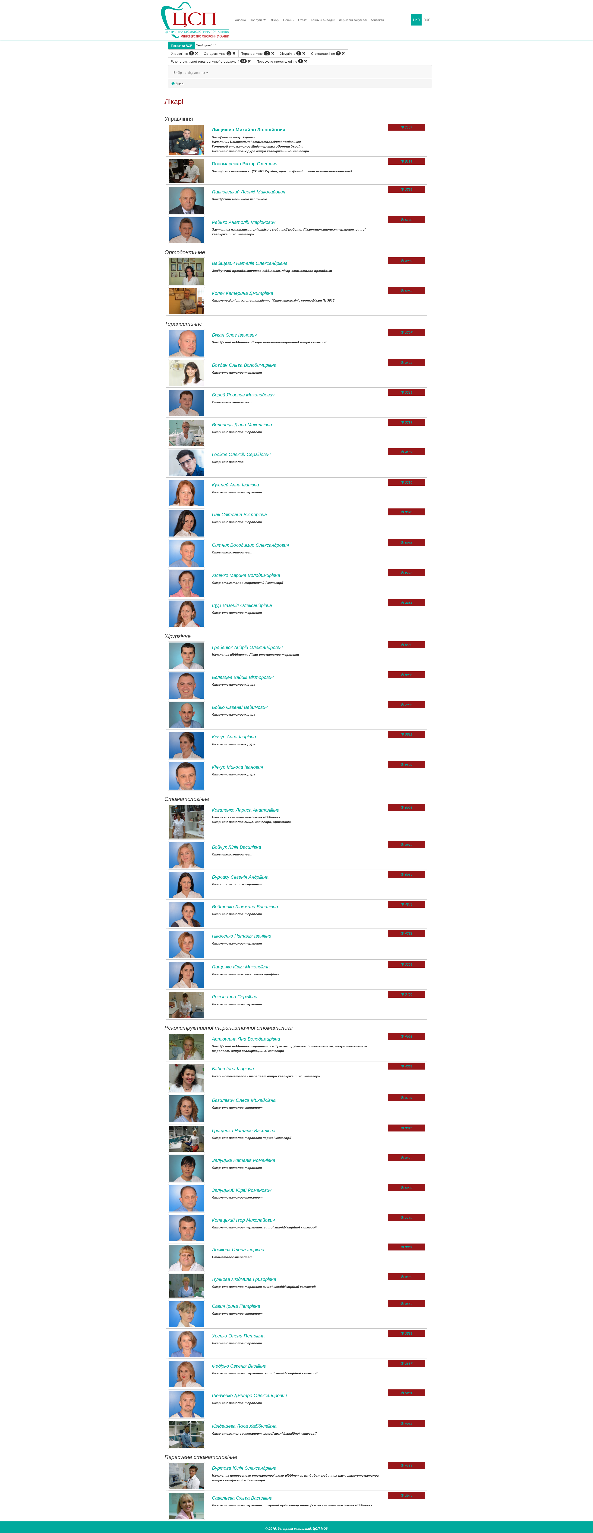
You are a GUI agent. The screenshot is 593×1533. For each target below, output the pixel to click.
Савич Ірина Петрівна (236, 1305)
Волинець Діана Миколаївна (242, 424)
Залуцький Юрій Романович (241, 1189)
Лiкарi (275, 19)
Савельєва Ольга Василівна (242, 1497)
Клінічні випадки (323, 19)
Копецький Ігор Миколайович (243, 1219)
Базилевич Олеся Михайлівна (244, 1099)
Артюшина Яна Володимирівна (246, 1038)
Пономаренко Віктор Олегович (245, 163)
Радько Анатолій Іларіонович (243, 222)
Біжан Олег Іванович (234, 334)
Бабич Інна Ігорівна (233, 1068)
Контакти (377, 19)
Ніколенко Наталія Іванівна (241, 935)
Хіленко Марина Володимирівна (246, 575)
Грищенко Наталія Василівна (243, 1130)
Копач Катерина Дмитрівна (242, 292)
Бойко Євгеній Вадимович (240, 707)
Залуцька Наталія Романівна (243, 1160)
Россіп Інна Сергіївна (234, 996)
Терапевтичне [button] (254, 53)
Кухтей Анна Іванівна (235, 484)
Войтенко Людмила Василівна (245, 906)
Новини (288, 19)
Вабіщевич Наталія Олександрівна (249, 263)
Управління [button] (181, 53)
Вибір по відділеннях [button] (189, 72)
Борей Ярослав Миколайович (243, 394)
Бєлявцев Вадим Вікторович (243, 677)
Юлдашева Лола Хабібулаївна (244, 1425)
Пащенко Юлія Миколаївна (241, 966)
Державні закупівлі (353, 19)
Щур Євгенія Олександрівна (242, 605)
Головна (239, 19)
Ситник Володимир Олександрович (250, 544)
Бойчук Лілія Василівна (236, 846)
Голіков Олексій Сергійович (241, 454)
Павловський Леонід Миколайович (248, 191)
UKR (416, 19)
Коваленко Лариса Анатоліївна (245, 809)
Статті (302, 19)
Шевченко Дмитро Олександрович (249, 1395)
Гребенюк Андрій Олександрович (247, 647)
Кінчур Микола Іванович (237, 766)
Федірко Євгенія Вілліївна (239, 1365)
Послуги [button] (256, 19)
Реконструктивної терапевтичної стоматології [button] (208, 61)
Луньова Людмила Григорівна (244, 1279)
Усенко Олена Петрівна (238, 1335)
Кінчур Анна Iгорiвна (234, 736)
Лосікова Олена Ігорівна (238, 1249)
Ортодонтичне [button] (217, 53)
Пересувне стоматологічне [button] (279, 61)
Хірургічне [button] (290, 53)
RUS (426, 19)
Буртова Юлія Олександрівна (244, 1467)
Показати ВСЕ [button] (181, 45)
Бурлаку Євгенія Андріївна (240, 876)
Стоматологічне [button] (325, 53)
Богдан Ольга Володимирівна (244, 364)
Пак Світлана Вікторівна (239, 514)
